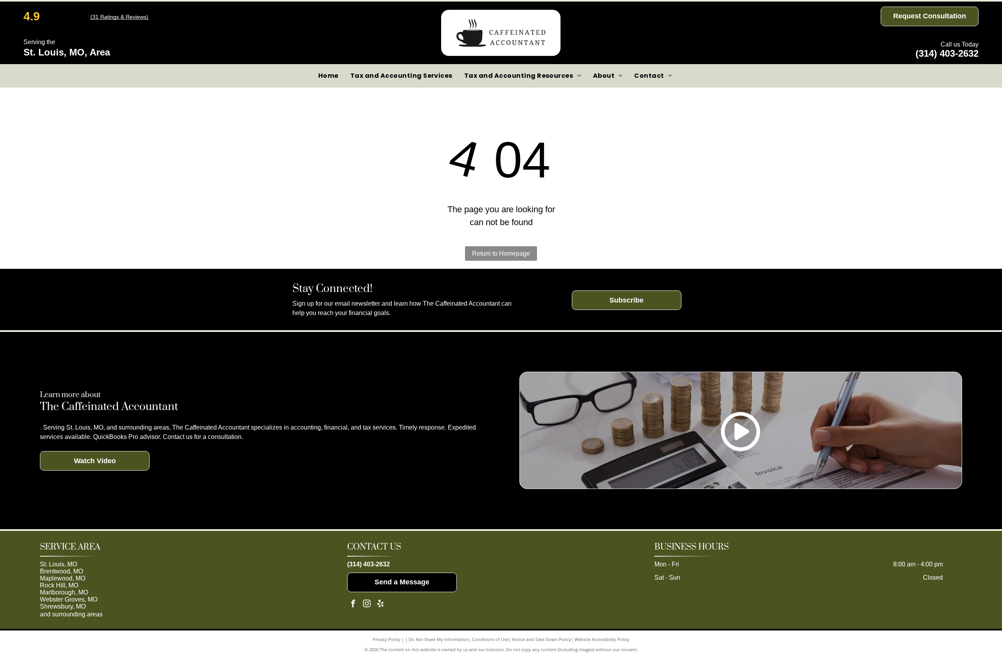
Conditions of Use (490, 639)
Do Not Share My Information (439, 639)
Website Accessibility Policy (602, 639)
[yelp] (380, 604)
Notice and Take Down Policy (541, 639)
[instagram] (367, 604)
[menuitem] (328, 75)
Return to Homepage (501, 253)
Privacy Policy (386, 639)
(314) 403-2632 (947, 53)
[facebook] (353, 604)
